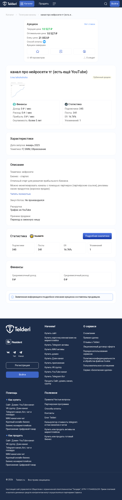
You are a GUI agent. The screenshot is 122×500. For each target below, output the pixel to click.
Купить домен (51, 354)
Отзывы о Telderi (91, 342)
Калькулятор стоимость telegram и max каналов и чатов (61, 423)
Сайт (8, 405)
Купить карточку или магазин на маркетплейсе (60, 339)
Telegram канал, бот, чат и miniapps (19, 413)
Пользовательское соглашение (98, 365)
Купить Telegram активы (57, 345)
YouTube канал (26, 405)
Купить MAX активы (54, 349)
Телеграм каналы (27, 15)
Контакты (49, 413)
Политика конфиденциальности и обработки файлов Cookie (99, 359)
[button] (26, 4)
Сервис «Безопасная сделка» (97, 370)
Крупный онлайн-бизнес (18, 422)
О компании (89, 333)
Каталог (10, 15)
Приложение (12, 429)
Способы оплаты (53, 408)
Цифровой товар (27, 429)
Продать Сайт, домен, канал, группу (59, 382)
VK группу (10, 408)
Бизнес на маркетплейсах (18, 425)
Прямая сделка (90, 338)
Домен (15, 405)
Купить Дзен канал (54, 358)
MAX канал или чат (15, 418)
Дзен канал (22, 408)
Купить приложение (54, 363)
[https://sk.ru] (14, 343)
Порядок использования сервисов (95, 352)
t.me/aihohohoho (19, 77)
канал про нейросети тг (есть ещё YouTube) (48, 72)
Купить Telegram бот (55, 376)
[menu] (54, 3)
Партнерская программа (57, 404)
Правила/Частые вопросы (57, 399)
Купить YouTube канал (56, 372)
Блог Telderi (50, 417)
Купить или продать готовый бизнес (59, 437)
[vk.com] (8, 352)
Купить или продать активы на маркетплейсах (60, 430)
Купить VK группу (53, 367)
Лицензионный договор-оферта (99, 346)
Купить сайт (51, 333)
